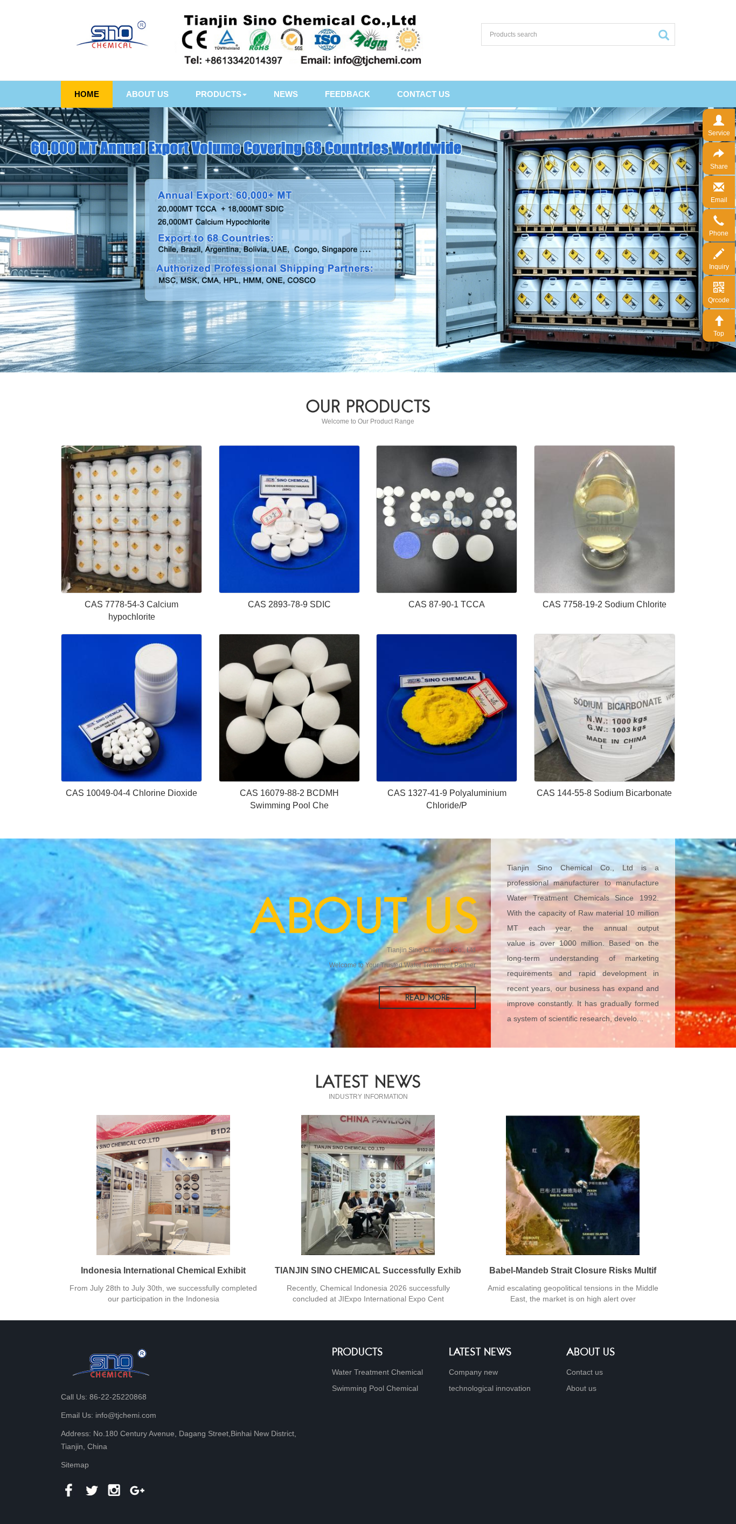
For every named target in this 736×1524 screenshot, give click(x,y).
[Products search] (666, 35)
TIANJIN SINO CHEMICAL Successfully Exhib (368, 1270)
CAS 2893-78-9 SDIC (289, 604)
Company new (473, 1372)
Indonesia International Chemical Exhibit (163, 1270)
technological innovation (490, 1388)
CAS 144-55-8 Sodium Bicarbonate (604, 793)
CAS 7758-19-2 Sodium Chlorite (604, 604)
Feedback (347, 94)
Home (86, 94)
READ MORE (427, 998)
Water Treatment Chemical (377, 1372)
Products (218, 94)
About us (147, 94)
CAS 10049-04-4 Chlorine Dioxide (131, 793)
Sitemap (75, 1464)
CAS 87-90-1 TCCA (446, 604)
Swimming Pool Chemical (375, 1388)
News (286, 94)
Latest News (480, 1352)
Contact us (423, 94)
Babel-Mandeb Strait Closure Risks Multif (572, 1270)
